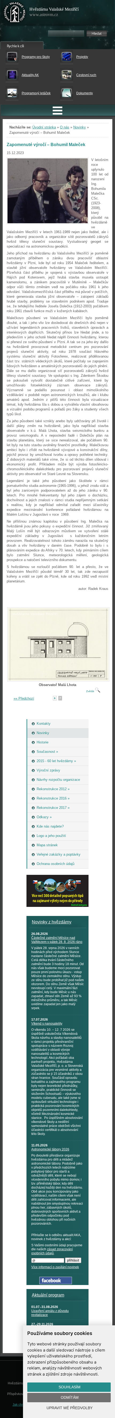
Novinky (79, 127)
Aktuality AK (30, 75)
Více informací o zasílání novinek (55, 1267)
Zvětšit (90, 691)
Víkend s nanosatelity (46, 1023)
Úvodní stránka (44, 127)
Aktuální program (48, 1295)
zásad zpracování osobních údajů (52, 1251)
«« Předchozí (24, 698)
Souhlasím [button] (69, 1387)
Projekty (82, 57)
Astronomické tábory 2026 (50, 1149)
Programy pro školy (36, 57)
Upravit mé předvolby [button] (70, 1408)
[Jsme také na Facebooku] (55, 1283)
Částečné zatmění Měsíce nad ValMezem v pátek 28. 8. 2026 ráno (56, 940)
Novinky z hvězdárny (51, 922)
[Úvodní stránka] (14, 13)
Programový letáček (36, 93)
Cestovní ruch (86, 75)
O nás (64, 127)
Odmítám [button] (70, 1397)
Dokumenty (84, 93)
